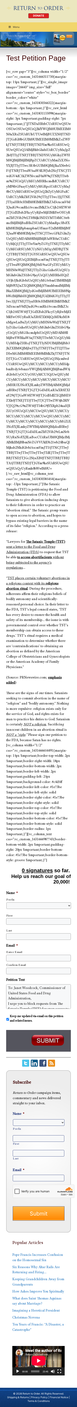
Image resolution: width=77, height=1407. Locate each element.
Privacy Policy (39, 1397)
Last (9, 930)
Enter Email (14, 952)
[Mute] (53, 1371)
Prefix (10, 899)
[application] (38, 1360)
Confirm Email (16, 965)
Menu (16, 26)
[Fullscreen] (59, 1371)
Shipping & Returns (18, 1397)
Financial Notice (59, 1397)
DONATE (38, 15)
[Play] (18, 1371)
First (9, 915)
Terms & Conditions (39, 1400)
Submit (38, 1213)
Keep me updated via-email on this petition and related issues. (36, 1018)
